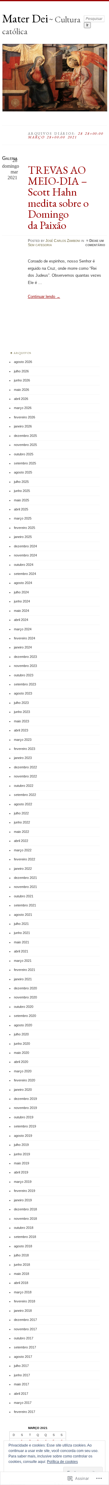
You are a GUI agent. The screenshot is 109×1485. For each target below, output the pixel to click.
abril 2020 (21, 1062)
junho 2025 (22, 491)
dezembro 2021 (25, 877)
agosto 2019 (23, 1135)
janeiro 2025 (23, 537)
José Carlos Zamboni (62, 241)
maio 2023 (21, 721)
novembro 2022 (25, 776)
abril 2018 (21, 1283)
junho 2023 (22, 712)
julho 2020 (21, 1034)
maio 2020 (21, 1052)
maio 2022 (21, 831)
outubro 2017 (23, 1338)
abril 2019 (21, 1172)
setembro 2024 (25, 574)
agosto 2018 (23, 1246)
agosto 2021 (23, 914)
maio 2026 (21, 389)
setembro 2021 (25, 905)
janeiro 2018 (23, 1310)
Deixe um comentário (95, 243)
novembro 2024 (25, 555)
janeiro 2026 (23, 426)
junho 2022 (22, 822)
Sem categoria (40, 245)
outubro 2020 (23, 1006)
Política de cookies (62, 1462)
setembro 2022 (25, 795)
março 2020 (22, 1071)
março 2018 (22, 1292)
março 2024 (22, 629)
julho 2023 (21, 703)
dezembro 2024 (25, 546)
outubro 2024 (23, 564)
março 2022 (22, 850)
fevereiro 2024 (24, 638)
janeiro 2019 (23, 1200)
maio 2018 (21, 1273)
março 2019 (22, 1181)
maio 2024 (21, 610)
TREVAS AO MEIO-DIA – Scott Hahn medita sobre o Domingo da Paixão (58, 197)
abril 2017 (21, 1393)
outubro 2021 (23, 896)
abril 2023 (21, 730)
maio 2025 (21, 500)
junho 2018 (22, 1264)
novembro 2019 (25, 1108)
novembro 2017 (25, 1329)
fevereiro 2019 (24, 1191)
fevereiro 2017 (24, 1412)
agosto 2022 (23, 804)
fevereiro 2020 (24, 1080)
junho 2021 (22, 933)
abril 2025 (21, 509)
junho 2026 (22, 380)
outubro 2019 (23, 1117)
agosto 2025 (23, 472)
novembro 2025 (25, 445)
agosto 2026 (23, 362)
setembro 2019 (25, 1126)
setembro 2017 (25, 1347)
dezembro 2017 (25, 1320)
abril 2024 (21, 620)
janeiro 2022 (23, 868)
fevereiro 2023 (24, 749)
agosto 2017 (23, 1356)
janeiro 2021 (23, 979)
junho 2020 (22, 1043)
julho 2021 (21, 924)
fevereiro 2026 (24, 417)
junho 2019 (22, 1154)
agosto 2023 (23, 693)
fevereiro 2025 (24, 528)
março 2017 (22, 1402)
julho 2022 (21, 813)
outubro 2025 (23, 454)
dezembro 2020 (25, 988)
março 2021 (22, 960)
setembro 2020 (25, 1016)
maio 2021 (21, 942)
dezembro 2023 (25, 656)
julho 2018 (21, 1255)
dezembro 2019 (25, 1099)
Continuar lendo (44, 296)
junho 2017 (22, 1375)
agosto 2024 (23, 583)
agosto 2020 (23, 1025)
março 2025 (22, 518)
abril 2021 (21, 951)
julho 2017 (21, 1366)
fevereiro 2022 (24, 859)
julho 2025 (21, 481)
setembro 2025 (25, 463)
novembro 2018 (25, 1218)
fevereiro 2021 (24, 970)
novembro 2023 (25, 666)
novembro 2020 (25, 997)
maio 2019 (21, 1163)
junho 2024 (22, 601)
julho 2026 (21, 371)
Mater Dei (25, 18)
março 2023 (22, 739)
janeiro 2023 (23, 758)
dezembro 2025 (25, 435)
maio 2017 (21, 1384)
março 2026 (22, 408)
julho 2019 (21, 1145)
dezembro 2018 (25, 1209)
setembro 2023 (25, 684)
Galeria (9, 158)
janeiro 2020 (23, 1089)
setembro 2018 (25, 1237)
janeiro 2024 (23, 647)
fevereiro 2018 (24, 1301)
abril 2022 (21, 841)
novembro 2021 (25, 887)
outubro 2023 (23, 675)
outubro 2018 (23, 1227)
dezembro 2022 (25, 767)
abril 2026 (21, 399)
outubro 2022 (23, 785)
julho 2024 (21, 592)
